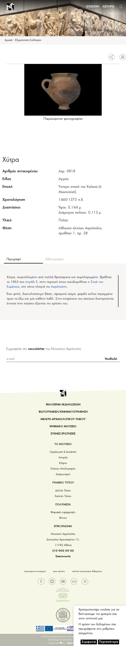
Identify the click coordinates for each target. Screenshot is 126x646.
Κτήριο (63, 463)
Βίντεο (63, 518)
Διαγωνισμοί (63, 474)
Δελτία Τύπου (63, 490)
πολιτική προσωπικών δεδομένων (87, 571)
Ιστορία (63, 457)
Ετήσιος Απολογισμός (63, 468)
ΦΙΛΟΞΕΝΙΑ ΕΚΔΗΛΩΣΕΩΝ (63, 404)
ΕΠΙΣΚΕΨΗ (92, 6)
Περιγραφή (14, 259)
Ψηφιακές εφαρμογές (63, 512)
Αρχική (8, 40)
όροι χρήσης (59, 571)
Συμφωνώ (89, 641)
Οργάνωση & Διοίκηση (63, 452)
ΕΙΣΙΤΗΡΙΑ (109, 6)
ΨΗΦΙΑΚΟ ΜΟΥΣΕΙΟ (63, 426)
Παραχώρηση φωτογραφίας (63, 118)
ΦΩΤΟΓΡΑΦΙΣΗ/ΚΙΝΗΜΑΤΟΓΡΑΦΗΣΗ (63, 411)
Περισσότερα (108, 641)
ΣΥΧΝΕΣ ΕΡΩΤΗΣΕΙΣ (63, 433)
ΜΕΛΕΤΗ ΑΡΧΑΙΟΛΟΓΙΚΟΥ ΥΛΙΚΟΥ (63, 419)
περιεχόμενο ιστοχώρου (35, 571)
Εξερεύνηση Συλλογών (28, 40)
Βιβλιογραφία (54, 259)
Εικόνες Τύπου (63, 496)
